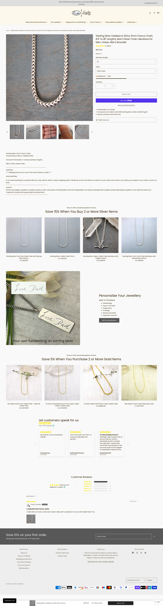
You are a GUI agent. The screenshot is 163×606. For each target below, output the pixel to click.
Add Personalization (109, 320)
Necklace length (102, 57)
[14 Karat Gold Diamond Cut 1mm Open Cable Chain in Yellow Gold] (62, 383)
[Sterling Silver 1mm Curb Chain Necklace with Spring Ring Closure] (139, 235)
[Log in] (154, 13)
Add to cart (126, 94)
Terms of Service (24, 565)
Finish (98, 67)
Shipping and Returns (24, 559)
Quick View (24, 249)
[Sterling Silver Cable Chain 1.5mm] (62, 235)
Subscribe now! (10, 601)
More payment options (126, 105)
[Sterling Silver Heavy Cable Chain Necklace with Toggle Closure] (101, 235)
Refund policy (24, 568)
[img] (82, 423)
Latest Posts (62, 556)
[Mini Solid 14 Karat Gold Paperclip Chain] (139, 383)
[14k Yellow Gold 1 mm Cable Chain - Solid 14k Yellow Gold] (24, 383)
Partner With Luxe (62, 553)
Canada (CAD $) (151, 3)
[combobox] (99, 603)
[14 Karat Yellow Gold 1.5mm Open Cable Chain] (101, 383)
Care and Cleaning (24, 562)
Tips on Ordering (24, 556)
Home (7, 30)
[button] (7, 132)
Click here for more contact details (101, 562)
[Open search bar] (150, 13)
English (149, 580)
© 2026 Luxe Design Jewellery (14, 584)
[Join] (154, 536)
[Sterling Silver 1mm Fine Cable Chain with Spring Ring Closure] (24, 235)
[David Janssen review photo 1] (30, 518)
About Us (23, 553)
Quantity (99, 82)
